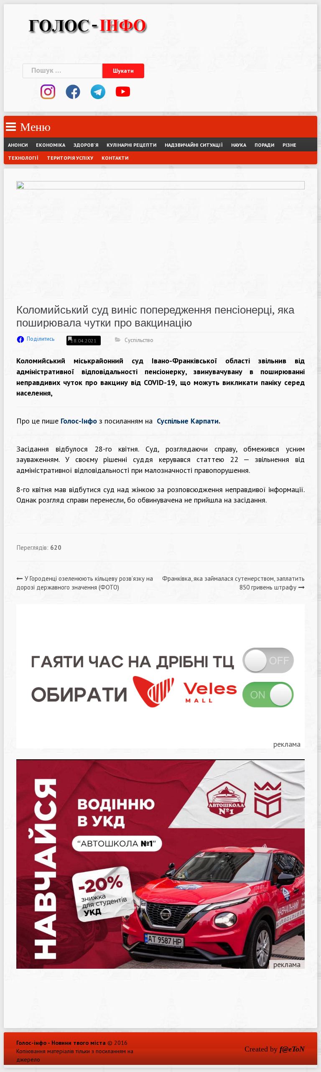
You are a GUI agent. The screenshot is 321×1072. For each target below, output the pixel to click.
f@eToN (292, 1049)
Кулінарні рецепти (131, 145)
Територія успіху (70, 158)
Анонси (18, 145)
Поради (264, 145)
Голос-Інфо (79, 421)
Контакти (115, 158)
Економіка (50, 145)
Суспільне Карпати (188, 421)
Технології (23, 158)
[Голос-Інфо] (87, 24)
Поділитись (40, 338)
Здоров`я (86, 145)
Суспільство (139, 340)
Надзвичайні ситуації (194, 145)
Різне (289, 145)
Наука (238, 145)
